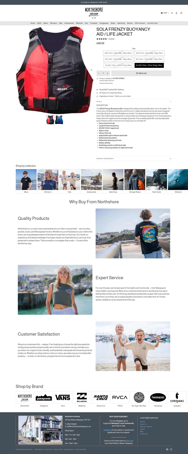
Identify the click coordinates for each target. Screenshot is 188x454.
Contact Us (144, 434)
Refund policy (39, 449)
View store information (106, 83)
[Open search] (172, 13)
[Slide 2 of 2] (59, 119)
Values (142, 429)
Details (99, 101)
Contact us (108, 430)
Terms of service (58, 449)
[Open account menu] (176, 13)
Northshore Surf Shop (26, 449)
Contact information (80, 449)
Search (142, 421)
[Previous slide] (17, 70)
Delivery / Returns (146, 426)
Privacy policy (48, 449)
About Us (143, 424)
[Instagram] (171, 449)
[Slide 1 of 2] (50, 119)
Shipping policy (68, 449)
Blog (141, 431)
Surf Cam (129, 441)
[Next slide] (92, 70)
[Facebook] (167, 449)
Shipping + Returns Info (104, 158)
